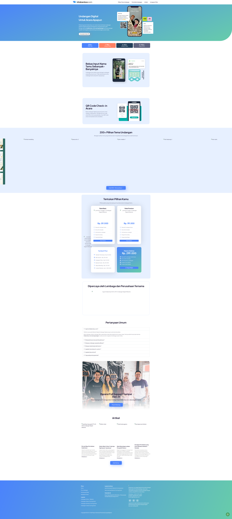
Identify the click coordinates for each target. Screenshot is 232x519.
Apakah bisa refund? (90, 352)
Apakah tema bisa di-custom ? (93, 349)
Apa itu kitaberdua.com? (91, 329)
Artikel (146, 2)
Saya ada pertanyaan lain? (92, 355)
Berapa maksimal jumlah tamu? (93, 346)
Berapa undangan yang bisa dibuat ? (94, 343)
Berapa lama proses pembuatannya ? (95, 340)
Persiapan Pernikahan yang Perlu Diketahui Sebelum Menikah (142, 446)
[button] (1, 161)
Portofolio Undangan (137, 2)
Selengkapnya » (84, 456)
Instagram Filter (154, 2)
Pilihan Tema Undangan (123, 2)
